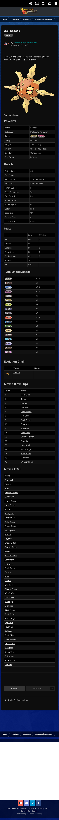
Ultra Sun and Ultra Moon (15, 57)
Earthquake (10, 530)
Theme (32, 808)
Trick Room (10, 660)
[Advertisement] (29, 771)
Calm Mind (9, 484)
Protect (8, 509)
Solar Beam (26, 453)
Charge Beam (11, 589)
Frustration (10, 518)
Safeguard (9, 513)
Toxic (7, 488)
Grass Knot (10, 643)
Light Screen (10, 505)
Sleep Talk (9, 652)
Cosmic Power (27, 437)
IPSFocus (23, 808)
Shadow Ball (10, 543)
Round (8, 580)
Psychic (24, 441)
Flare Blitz (25, 395)
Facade (8, 572)
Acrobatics (9, 597)
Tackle (23, 399)
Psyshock (9, 480)
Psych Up (9, 627)
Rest (7, 576)
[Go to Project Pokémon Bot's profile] (6, 43)
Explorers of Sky (29, 60)
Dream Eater (10, 639)
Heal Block (25, 445)
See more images (11, 115)
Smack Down (10, 526)
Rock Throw (26, 411)
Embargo (25, 428)
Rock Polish (26, 420)
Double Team (10, 547)
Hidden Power (11, 492)
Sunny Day (9, 497)
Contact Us (25, 811)
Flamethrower (11, 555)
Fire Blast (9, 564)
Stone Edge (26, 449)
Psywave (25, 424)
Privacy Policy (44, 808)
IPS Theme (11, 808)
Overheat (9, 585)
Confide (8, 664)
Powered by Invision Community (29, 813)
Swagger (9, 648)
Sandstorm (9, 560)
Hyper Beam (10, 501)
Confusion (25, 407)
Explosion (25, 458)
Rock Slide (25, 432)
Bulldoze (8, 631)
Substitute (9, 656)
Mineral (33, 157)
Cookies (35, 811)
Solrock (16, 372)
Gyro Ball (9, 622)
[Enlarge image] (29, 88)
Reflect (8, 551)
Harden (24, 403)
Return (8, 534)
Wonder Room (27, 462)
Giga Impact (10, 610)
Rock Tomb (10, 568)
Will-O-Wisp (10, 593)
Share (15, 688)
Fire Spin (25, 416)
